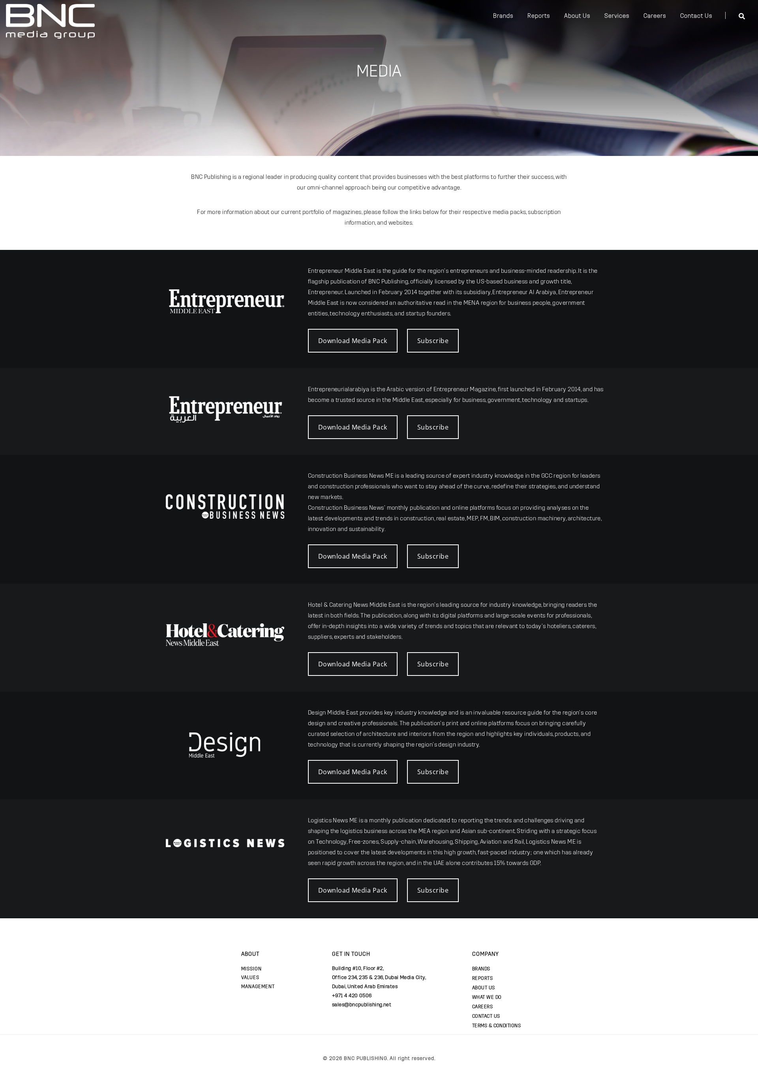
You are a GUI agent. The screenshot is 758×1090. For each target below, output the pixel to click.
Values (250, 977)
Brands (503, 15)
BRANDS (481, 969)
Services (616, 15)
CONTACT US (486, 1016)
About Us (577, 15)
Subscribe (432, 340)
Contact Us (696, 15)
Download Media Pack (352, 340)
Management (258, 986)
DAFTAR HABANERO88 (234, 1066)
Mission (251, 969)
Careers (655, 15)
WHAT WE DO (487, 997)
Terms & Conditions (496, 1025)
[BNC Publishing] (50, 20)
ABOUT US (483, 988)
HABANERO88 (281, 1066)
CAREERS (482, 1006)
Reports (538, 15)
